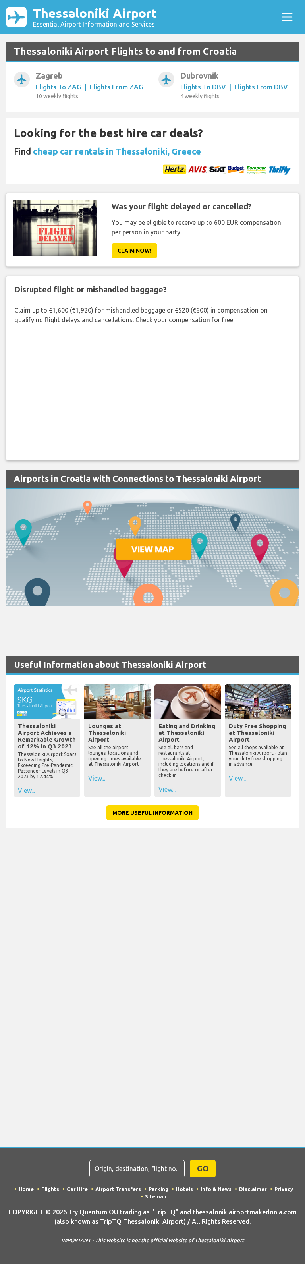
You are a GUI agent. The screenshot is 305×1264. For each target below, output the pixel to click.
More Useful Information (152, 813)
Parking (158, 1189)
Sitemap (155, 1196)
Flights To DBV (203, 87)
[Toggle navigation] (287, 17)
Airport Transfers (118, 1189)
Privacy (283, 1189)
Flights (50, 1189)
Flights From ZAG (116, 87)
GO (203, 1168)
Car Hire (77, 1189)
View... (26, 790)
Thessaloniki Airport (95, 17)
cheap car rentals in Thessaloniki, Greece (117, 151)
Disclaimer (253, 1189)
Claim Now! (134, 250)
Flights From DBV (261, 87)
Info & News (216, 1189)
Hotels (184, 1189)
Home (26, 1189)
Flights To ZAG (58, 87)
